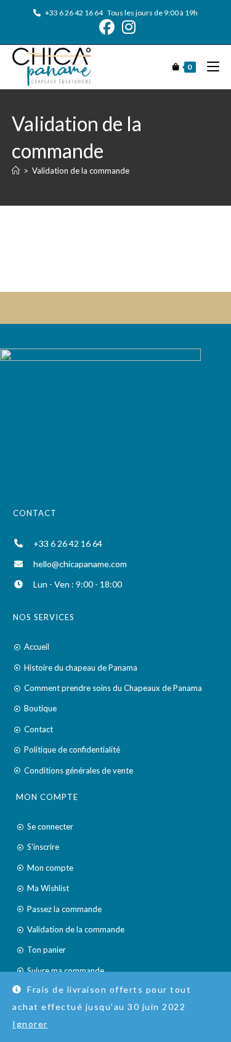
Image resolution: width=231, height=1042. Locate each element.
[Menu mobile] (208, 66)
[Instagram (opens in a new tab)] (127, 27)
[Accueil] (16, 171)
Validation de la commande (80, 171)
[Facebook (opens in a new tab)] (106, 27)
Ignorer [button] (30, 1024)
